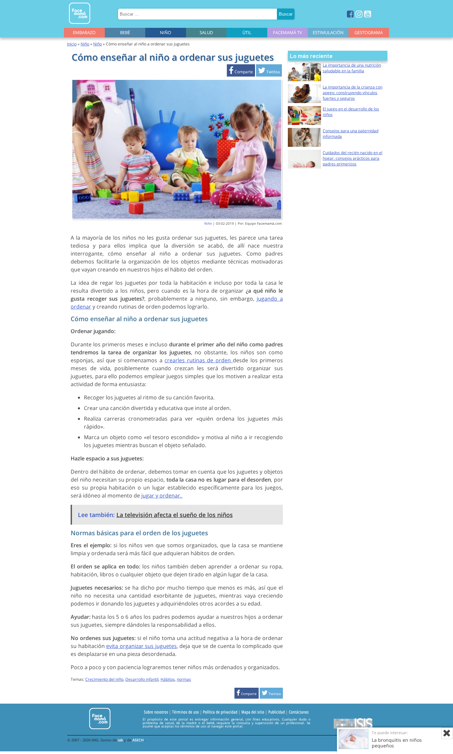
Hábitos (168, 679)
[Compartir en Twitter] (269, 72)
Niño (165, 32)
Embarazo (84, 32)
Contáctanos (299, 712)
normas (184, 679)
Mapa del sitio (252, 712)
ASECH (138, 739)
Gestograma (369, 32)
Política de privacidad (220, 712)
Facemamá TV (287, 32)
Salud (206, 32)
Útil (246, 32)
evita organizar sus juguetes (141, 646)
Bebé (125, 32)
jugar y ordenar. (162, 495)
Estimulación (328, 32)
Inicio (72, 44)
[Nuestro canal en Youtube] (367, 13)
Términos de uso (185, 712)
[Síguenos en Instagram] (359, 13)
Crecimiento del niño (104, 679)
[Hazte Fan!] (350, 13)
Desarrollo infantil (142, 679)
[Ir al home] (79, 25)
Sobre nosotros (156, 712)
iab (120, 739)
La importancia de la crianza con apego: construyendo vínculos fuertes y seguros (352, 92)
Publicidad (276, 712)
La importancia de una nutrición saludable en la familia (352, 68)
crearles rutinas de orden (198, 360)
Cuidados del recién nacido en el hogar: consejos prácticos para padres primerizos (352, 158)
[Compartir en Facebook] (241, 72)
